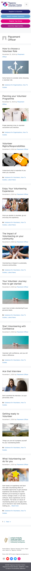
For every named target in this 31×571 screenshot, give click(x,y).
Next (8, 521)
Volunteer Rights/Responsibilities (13, 144)
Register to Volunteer (15, 11)
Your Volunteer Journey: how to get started (14, 282)
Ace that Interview (11, 371)
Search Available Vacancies (15, 16)
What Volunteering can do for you (13, 460)
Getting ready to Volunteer (10, 415)
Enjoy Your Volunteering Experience (14, 189)
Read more (15, 506)
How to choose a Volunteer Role (11, 49)
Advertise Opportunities (15, 26)
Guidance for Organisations (13, 85)
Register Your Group (15, 21)
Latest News (12, 180)
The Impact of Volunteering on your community (12, 236)
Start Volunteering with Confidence (14, 327)
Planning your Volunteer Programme (14, 97)
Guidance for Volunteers (12, 177)
